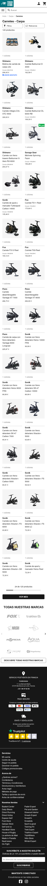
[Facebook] (21, 882)
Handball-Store (8, 829)
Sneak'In (28, 818)
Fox (26, 199)
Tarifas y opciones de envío (13, 794)
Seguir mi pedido (9, 762)
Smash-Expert (30, 815)
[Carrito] (45, 4)
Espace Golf (7, 818)
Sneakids (28, 821)
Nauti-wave (7, 841)
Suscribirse (23, 865)
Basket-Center (8, 806)
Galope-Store (7, 823)
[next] (45, 634)
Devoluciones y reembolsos (14, 785)
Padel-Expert (30, 806)
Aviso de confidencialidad (13, 797)
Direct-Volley (7, 815)
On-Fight (5, 844)
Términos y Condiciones (12, 782)
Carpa (11, 16)
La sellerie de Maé (10, 835)
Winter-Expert (30, 841)
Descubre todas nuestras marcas (23, 660)
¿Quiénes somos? (9, 777)
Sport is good (30, 823)
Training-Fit (29, 826)
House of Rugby (9, 832)
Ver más (23, 596)
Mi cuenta (6, 757)
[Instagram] (26, 882)
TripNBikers (29, 835)
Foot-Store (6, 821)
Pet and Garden (31, 809)
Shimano (6, 61)
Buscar (14, 10)
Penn (4, 289)
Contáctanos (23, 681)
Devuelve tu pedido (23, 726)
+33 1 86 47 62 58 (24, 689)
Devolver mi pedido (10, 765)
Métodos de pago (9, 791)
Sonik (5, 199)
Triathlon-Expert (31, 832)
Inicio (4, 16)
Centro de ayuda (9, 759)
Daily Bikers (7, 809)
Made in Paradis (9, 838)
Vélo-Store (29, 838)
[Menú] (3, 10)
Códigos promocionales (12, 768)
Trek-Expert (29, 829)
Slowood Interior (31, 812)
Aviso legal (6, 788)
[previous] (1, 634)
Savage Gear (31, 152)
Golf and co (7, 826)
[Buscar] (8, 10)
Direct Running (8, 812)
